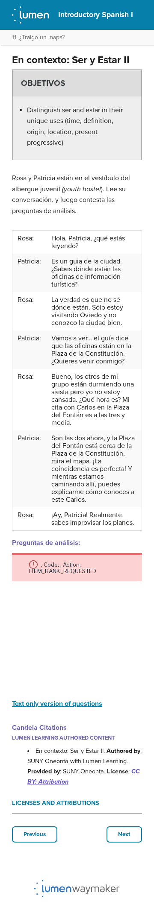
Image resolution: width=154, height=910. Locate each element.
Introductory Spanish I (95, 14)
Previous (35, 834)
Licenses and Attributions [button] (55, 803)
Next (124, 834)
